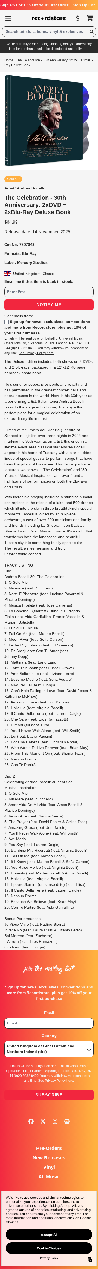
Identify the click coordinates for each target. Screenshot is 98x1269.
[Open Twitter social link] (43, 1121)
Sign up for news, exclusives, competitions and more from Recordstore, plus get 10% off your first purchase (47, 327)
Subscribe (49, 1095)
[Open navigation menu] (8, 18)
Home (8, 60)
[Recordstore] (49, 18)
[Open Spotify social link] (67, 1121)
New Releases (49, 1157)
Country (49, 1035)
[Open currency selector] (78, 18)
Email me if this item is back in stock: (39, 281)
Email (49, 1013)
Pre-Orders (49, 1148)
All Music (49, 1176)
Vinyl (49, 1167)
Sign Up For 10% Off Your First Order (34, 5)
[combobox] (49, 31)
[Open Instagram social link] (55, 1121)
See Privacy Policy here (36, 353)
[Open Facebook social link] (31, 1121)
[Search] (91, 31)
